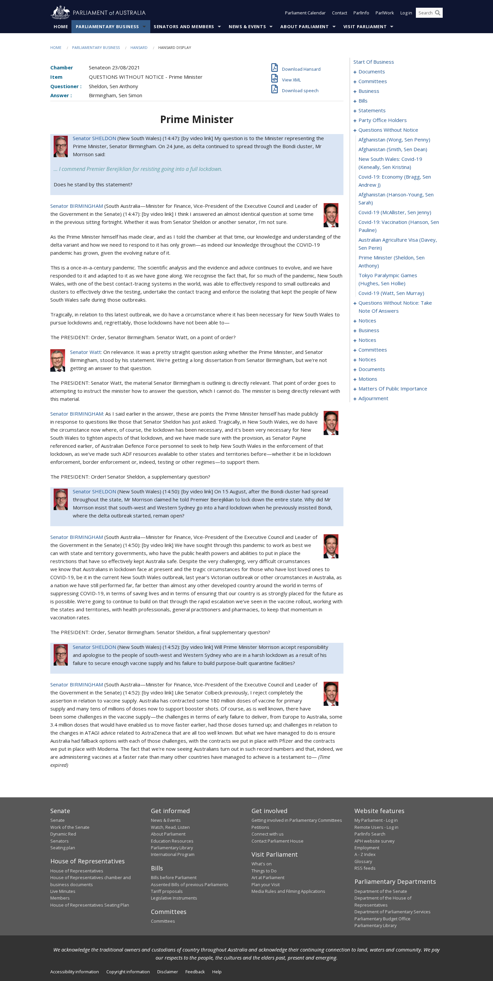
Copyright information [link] (128, 972)
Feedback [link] (195, 972)
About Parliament (304, 26)
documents (372, 71)
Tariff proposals (167, 891)
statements (372, 110)
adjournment (373, 398)
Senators (59, 841)
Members (60, 898)
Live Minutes (62, 891)
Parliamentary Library (172, 848)
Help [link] (217, 972)
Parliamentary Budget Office (382, 919)
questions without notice (388, 129)
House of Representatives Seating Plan (89, 905)
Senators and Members (184, 26)
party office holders (383, 120)
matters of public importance (393, 388)
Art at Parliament (268, 877)
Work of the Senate (70, 827)
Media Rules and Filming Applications (288, 891)
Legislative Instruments (174, 898)
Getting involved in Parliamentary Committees (297, 820)
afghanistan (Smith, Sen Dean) (393, 149)
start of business (373, 61)
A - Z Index (365, 854)
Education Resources (172, 841)
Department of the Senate (380, 891)
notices (367, 320)
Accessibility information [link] (74, 972)
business (369, 90)
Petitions (260, 827)
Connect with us (268, 834)
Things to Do (264, 871)
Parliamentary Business (107, 26)
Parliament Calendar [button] (305, 13)
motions (368, 378)
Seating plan (62, 848)
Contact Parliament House (278, 841)
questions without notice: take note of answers (395, 306)
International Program (173, 854)
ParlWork (385, 13)
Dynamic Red (63, 834)
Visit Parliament (365, 26)
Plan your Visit (266, 884)
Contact (339, 13)
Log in (406, 13)
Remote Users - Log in (376, 827)
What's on (262, 864)
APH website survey (374, 841)
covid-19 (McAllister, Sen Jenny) (395, 212)
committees (373, 81)
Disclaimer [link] (167, 972)
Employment (366, 848)
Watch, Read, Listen (170, 827)
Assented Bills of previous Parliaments (189, 884)
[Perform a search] (438, 13)
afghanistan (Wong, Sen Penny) (394, 139)
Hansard (139, 47)
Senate (57, 820)
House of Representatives (76, 871)
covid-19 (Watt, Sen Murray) (391, 293)
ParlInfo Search (369, 834)
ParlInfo (361, 13)
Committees (163, 921)
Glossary (363, 861)
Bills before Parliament (174, 877)
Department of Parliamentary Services (392, 912)
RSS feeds (365, 868)
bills (363, 100)
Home (61, 26)
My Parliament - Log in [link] (376, 820)
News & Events (247, 26)
